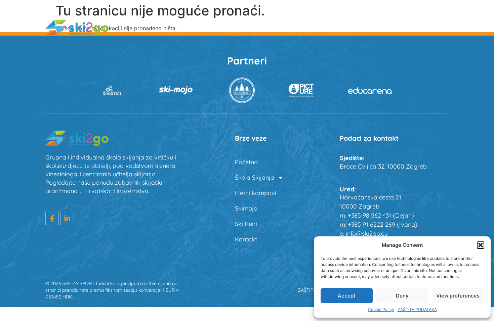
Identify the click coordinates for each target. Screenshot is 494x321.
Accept (347, 295)
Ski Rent (399, 27)
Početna (197, 27)
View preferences (458, 295)
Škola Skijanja (244, 27)
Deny (402, 295)
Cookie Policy (381, 309)
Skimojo (360, 27)
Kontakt (246, 239)
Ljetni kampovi (311, 27)
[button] (480, 245)
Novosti (438, 27)
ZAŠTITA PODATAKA (417, 309)
